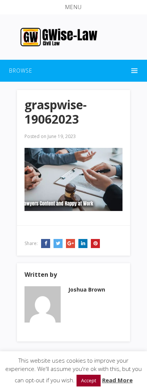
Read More (117, 380)
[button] (73, 7)
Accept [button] (88, 380)
